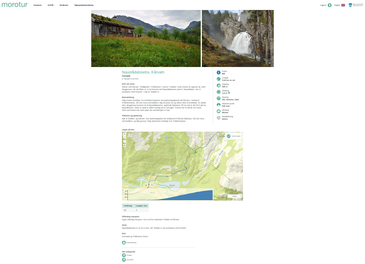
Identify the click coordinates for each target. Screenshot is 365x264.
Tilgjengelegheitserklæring (83, 5)
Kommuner (38, 5)
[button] (124, 134)
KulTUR (51, 5)
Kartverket (240, 200)
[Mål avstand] (124, 141)
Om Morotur (64, 5)
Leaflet (234, 200)
